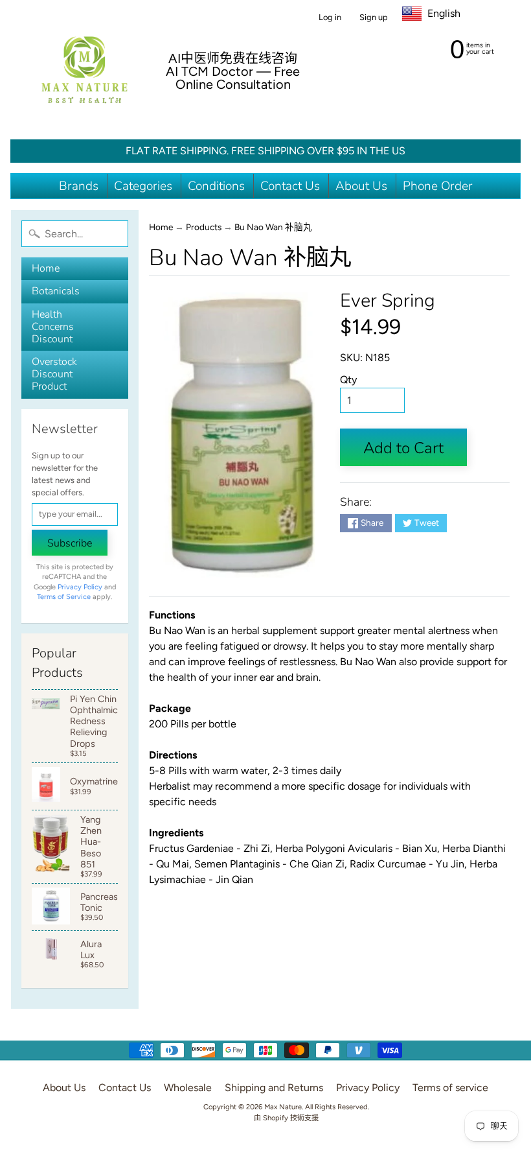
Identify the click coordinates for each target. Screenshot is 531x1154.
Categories (143, 186)
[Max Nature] (84, 69)
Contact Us (290, 186)
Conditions (216, 186)
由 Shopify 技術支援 (286, 1117)
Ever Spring (387, 300)
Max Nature (283, 1106)
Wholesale (188, 1087)
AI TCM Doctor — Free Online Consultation (233, 78)
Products (203, 227)
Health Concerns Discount (53, 326)
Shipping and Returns (274, 1087)
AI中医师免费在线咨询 (232, 58)
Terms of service (450, 1087)
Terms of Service (64, 597)
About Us (361, 186)
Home (46, 268)
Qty (348, 379)
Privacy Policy (80, 587)
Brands (78, 186)
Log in (330, 18)
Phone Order (438, 186)
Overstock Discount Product (54, 374)
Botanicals (56, 291)
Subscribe (69, 543)
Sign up (373, 18)
